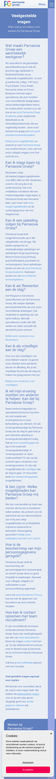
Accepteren (28, 770)
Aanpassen (28, 762)
